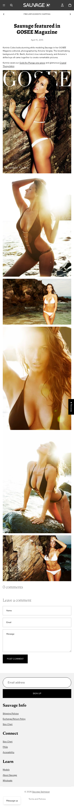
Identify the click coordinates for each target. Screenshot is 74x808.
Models (6, 769)
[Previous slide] (4, 14)
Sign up (37, 693)
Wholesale (7, 780)
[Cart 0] (70, 5)
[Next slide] (70, 14)
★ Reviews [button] (71, 407)
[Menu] (4, 5)
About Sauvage (10, 775)
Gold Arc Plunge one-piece (32, 62)
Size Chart (8, 724)
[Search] (11, 5)
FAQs (5, 747)
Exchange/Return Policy (14, 719)
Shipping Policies (11, 713)
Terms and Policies (37, 799)
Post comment (15, 658)
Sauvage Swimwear (41, 791)
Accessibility (8, 752)
